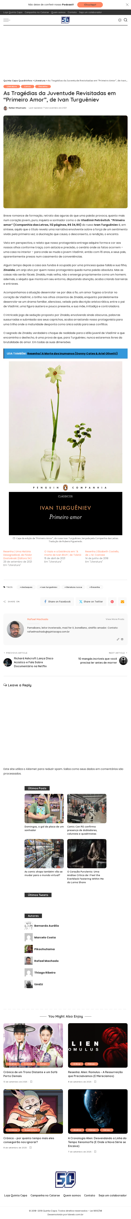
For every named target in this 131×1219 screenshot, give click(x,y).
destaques (26, 587)
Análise (12, 1064)
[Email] (122, 601)
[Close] (127, 4)
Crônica (28, 1064)
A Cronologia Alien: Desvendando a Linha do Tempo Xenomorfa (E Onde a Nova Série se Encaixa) (97, 1142)
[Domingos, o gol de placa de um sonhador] (44, 808)
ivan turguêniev (49, 587)
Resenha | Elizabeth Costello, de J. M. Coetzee (102, 553)
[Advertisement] (65, 51)
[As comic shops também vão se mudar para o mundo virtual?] (44, 853)
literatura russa (74, 587)
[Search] (125, 20)
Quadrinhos (31, 1130)
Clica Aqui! (90, 4)
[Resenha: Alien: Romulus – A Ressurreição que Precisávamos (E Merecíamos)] (98, 1045)
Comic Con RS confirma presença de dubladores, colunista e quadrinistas (82, 830)
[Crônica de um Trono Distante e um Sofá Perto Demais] (33, 1045)
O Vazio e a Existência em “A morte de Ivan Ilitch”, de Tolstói (62, 553)
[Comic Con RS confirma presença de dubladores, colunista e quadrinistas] (86, 808)
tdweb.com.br (75, 1214)
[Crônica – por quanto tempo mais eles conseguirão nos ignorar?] (33, 1111)
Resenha (43, 86)
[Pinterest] (112, 601)
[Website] (118, 639)
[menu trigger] (7, 20)
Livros (27, 86)
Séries (43, 1064)
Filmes (91, 1064)
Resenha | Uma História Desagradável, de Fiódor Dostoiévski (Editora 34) (17, 555)
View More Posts (115, 619)
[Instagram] (122, 639)
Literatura (12, 86)
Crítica (77, 1064)
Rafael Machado (17, 108)
